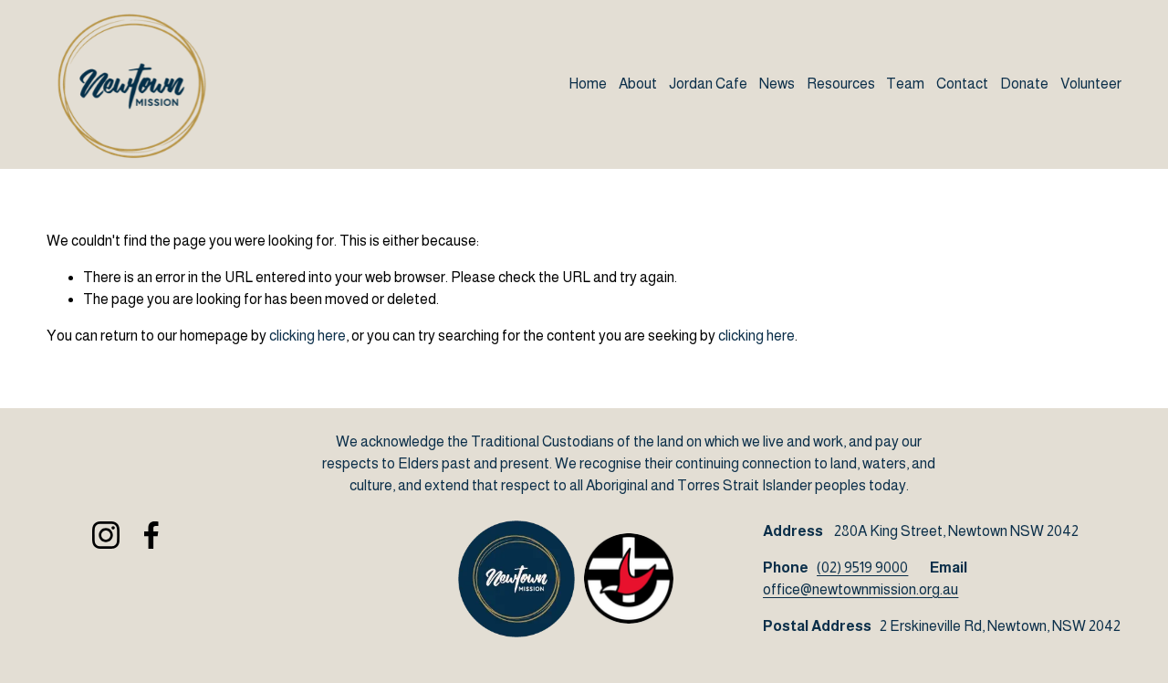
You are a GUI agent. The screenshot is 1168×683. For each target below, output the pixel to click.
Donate (1024, 83)
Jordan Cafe (708, 83)
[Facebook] (151, 535)
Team (905, 83)
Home (587, 83)
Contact (962, 83)
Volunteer (1090, 83)
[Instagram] (105, 535)
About (638, 83)
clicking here (307, 335)
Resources (841, 83)
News (777, 83)
